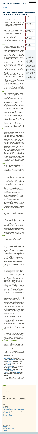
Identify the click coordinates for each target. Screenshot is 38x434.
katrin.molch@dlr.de (9, 369)
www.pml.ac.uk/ (5, 426)
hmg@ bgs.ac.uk (9, 371)
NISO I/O (16, 3)
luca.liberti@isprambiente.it (10, 365)
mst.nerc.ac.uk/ (5, 417)
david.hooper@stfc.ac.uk (10, 361)
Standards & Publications (24, 4)
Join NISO (8, 3)
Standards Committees (19, 4)
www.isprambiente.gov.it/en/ (7, 368)
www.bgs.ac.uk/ (7, 372)
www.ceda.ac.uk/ (13, 359)
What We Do (4, 3)
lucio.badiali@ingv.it (17, 372)
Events (14, 3)
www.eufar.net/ (5, 405)
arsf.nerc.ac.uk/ (5, 387)
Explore (11, 3)
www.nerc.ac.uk (5, 419)
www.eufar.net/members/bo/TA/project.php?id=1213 (9, 428)
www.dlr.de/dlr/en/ (13, 370)
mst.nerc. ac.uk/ (17, 362)
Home (2, 3)
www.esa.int (8, 364)
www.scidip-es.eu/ (5, 430)
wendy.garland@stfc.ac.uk (7, 358)
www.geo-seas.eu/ (5, 407)
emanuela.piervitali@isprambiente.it (8, 366)
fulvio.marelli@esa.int (9, 363)
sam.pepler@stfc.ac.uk (8, 357)
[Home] (2, 1)
